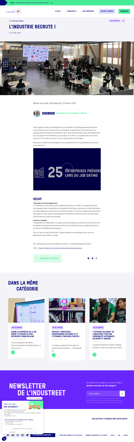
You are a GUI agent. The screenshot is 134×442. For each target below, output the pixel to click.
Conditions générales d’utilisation (70, 435)
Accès (113, 435)
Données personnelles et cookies (96, 435)
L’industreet (71, 11)
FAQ (119, 435)
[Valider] (122, 394)
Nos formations (88, 11)
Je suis (57, 11)
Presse (126, 435)
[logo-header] (14, 11)
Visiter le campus (107, 11)
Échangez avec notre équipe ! (116, 419)
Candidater (124, 11)
